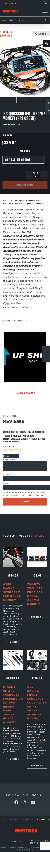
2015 (8, 100)
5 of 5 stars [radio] (19, 450)
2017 (41, 100)
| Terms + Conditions (25, 849)
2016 (25, 100)
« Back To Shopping (6, 33)
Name (6, 475)
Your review (10, 459)
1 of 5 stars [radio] (4, 450)
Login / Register (11, 3)
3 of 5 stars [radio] (12, 450)
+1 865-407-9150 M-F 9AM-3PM (39, 842)
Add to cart (25, 184)
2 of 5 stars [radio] (8, 450)
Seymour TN (17, 842)
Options (25, 150)
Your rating (9, 446)
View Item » (13, 642)
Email (6, 484)
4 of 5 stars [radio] (16, 450)
